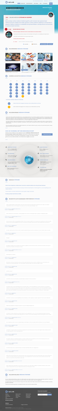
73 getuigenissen (42, 171)
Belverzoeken (28, 395)
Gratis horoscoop (40, 72)
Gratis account (7, 396)
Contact (17, 397)
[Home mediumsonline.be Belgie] (9, 2)
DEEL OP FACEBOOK (11, 166)
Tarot (40, 3)
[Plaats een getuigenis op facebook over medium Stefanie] (6, 166)
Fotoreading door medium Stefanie (43, 61)
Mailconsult (17, 395)
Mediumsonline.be (8, 407)
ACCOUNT (51, 4)
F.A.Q (6, 397)
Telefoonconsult (29, 3)
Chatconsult (36, 3)
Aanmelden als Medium (9, 404)
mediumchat (23, 136)
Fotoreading (45, 3)
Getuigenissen (28, 396)
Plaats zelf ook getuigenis (25, 72)
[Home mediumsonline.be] (9, 391)
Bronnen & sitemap (9, 400)
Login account (18, 396)
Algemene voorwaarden (9, 398)
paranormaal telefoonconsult (12, 150)
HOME (19, 3)
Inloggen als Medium (24, 404)
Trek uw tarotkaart (24, 61)
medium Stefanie (11, 209)
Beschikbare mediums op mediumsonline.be (11, 61)
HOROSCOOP (23, 3)
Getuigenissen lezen (8, 72)
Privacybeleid (28, 397)
